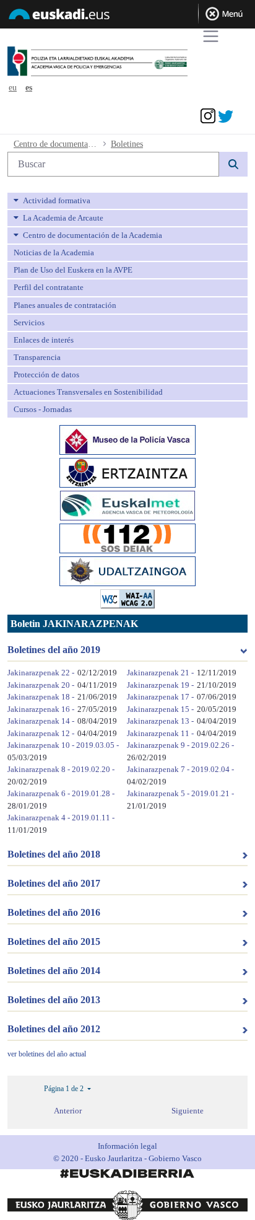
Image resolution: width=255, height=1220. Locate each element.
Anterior (68, 1110)
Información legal (127, 1146)
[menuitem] (127, 201)
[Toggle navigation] (211, 36)
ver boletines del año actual (46, 1054)
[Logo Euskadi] (127, 16)
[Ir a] (120, 61)
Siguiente (187, 1110)
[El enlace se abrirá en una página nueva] (127, 439)
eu (13, 87)
